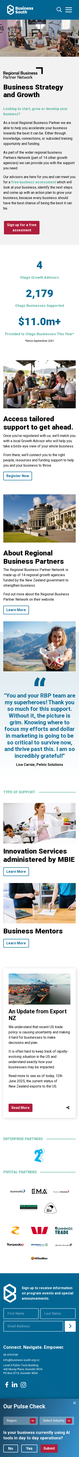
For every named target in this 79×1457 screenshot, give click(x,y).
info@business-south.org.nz (21, 1360)
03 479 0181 (10, 1354)
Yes (29, 1448)
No (10, 1448)
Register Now (17, 476)
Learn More (16, 610)
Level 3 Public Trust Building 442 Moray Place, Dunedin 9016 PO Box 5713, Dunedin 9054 (22, 1369)
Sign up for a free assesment (21, 227)
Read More (20, 1108)
